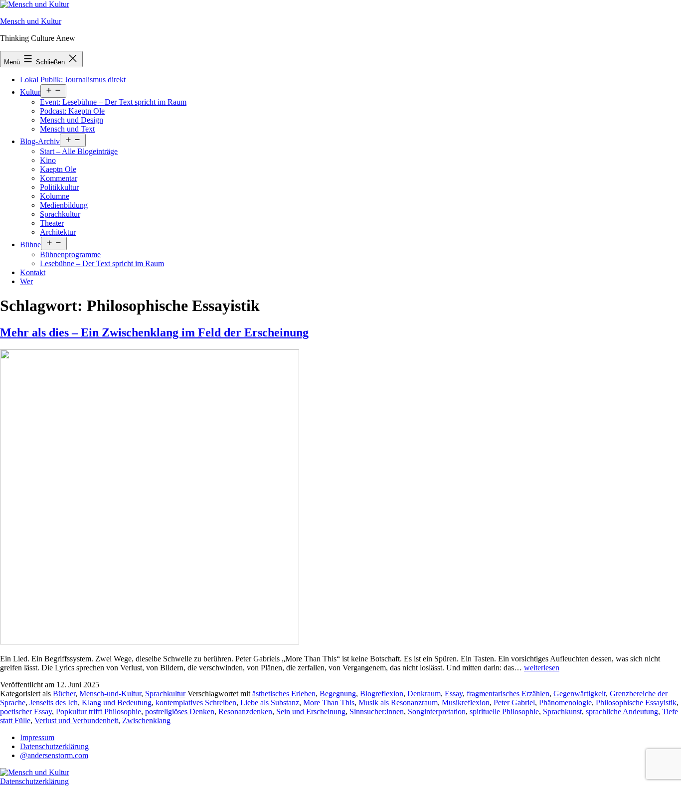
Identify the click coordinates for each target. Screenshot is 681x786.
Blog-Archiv (40, 141)
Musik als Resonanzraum (398, 702)
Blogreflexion (381, 693)
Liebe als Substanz (269, 702)
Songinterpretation (437, 711)
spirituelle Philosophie (504, 711)
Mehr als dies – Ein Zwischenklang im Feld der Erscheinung (154, 332)
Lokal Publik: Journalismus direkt (73, 79)
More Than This (328, 702)
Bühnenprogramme (70, 254)
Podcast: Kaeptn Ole (72, 111)
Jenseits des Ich (53, 702)
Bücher (64, 693)
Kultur (30, 92)
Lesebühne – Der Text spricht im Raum (102, 263)
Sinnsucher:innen (376, 711)
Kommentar (58, 178)
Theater (52, 223)
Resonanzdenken (245, 711)
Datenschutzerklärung (54, 746)
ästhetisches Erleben (284, 693)
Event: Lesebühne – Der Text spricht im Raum (113, 102)
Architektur (58, 232)
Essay (454, 693)
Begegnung (338, 693)
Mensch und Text (67, 129)
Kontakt (32, 272)
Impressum (37, 737)
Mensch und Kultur (30, 21)
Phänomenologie (565, 702)
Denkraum (424, 693)
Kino (48, 160)
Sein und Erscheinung (310, 711)
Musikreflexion (466, 702)
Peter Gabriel (514, 702)
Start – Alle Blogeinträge (79, 151)
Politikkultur (59, 187)
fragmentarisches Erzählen (508, 693)
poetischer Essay (26, 711)
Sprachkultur (60, 214)
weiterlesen (541, 667)
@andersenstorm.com (54, 755)
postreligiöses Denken (179, 711)
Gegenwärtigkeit (579, 693)
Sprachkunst (562, 711)
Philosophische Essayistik (636, 702)
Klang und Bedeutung (117, 702)
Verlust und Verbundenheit (76, 720)
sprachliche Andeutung (622, 711)
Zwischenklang (146, 720)
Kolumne (54, 196)
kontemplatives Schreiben (196, 702)
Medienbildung (64, 205)
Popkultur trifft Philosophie (98, 711)
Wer (26, 281)
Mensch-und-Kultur (110, 693)
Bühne (30, 244)
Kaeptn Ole (58, 169)
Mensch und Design (71, 120)
